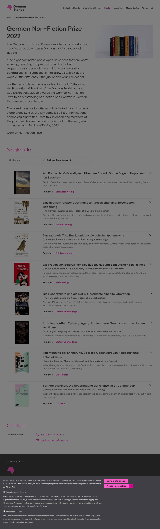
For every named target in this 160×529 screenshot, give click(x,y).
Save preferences (116, 481)
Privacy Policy (11, 487)
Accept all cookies (116, 486)
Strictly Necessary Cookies (16, 492)
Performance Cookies (14, 511)
